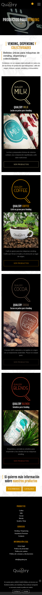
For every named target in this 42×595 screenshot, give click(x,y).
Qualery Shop (21, 521)
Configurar (17, 591)
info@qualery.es (21, 559)
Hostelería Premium (21, 533)
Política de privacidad (21, 549)
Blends (21, 518)
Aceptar (26, 591)
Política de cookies (21, 551)
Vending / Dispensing (21, 531)
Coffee (21, 510)
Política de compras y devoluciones (21, 554)
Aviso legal (21, 546)
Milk (21, 513)
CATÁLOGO (29, 489)
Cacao (21, 516)
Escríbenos (14, 489)
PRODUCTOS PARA (21, 19)
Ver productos (21, 164)
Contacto (21, 536)
